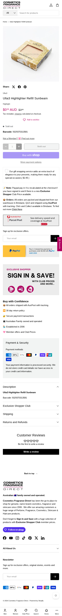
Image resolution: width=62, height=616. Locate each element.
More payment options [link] (31, 162)
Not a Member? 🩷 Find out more (18, 138)
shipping (18, 114)
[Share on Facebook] (19, 87)
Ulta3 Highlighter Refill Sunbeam (21, 22)
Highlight (6, 104)
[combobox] (31, 13)
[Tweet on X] (13, 87)
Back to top (29, 473)
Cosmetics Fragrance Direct (18, 601)
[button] (57, 5)
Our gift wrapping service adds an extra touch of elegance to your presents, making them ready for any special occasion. (30, 174)
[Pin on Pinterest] (25, 87)
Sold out (41, 146)
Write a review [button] (31, 452)
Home (5, 22)
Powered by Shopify (37, 601)
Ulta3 (5, 93)
